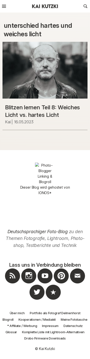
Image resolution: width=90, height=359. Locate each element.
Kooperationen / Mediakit (37, 319)
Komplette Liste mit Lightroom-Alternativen (53, 332)
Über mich (17, 313)
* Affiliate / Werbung (22, 326)
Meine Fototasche (74, 319)
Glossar (11, 332)
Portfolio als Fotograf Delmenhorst (55, 313)
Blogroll (8, 319)
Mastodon (53, 299)
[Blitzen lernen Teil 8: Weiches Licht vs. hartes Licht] (45, 70)
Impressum (50, 326)
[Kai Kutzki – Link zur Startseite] (45, 6)
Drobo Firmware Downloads (45, 338)
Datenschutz (73, 326)
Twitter (37, 299)
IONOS (43, 193)
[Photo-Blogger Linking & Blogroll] (45, 174)
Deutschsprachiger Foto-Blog (38, 231)
